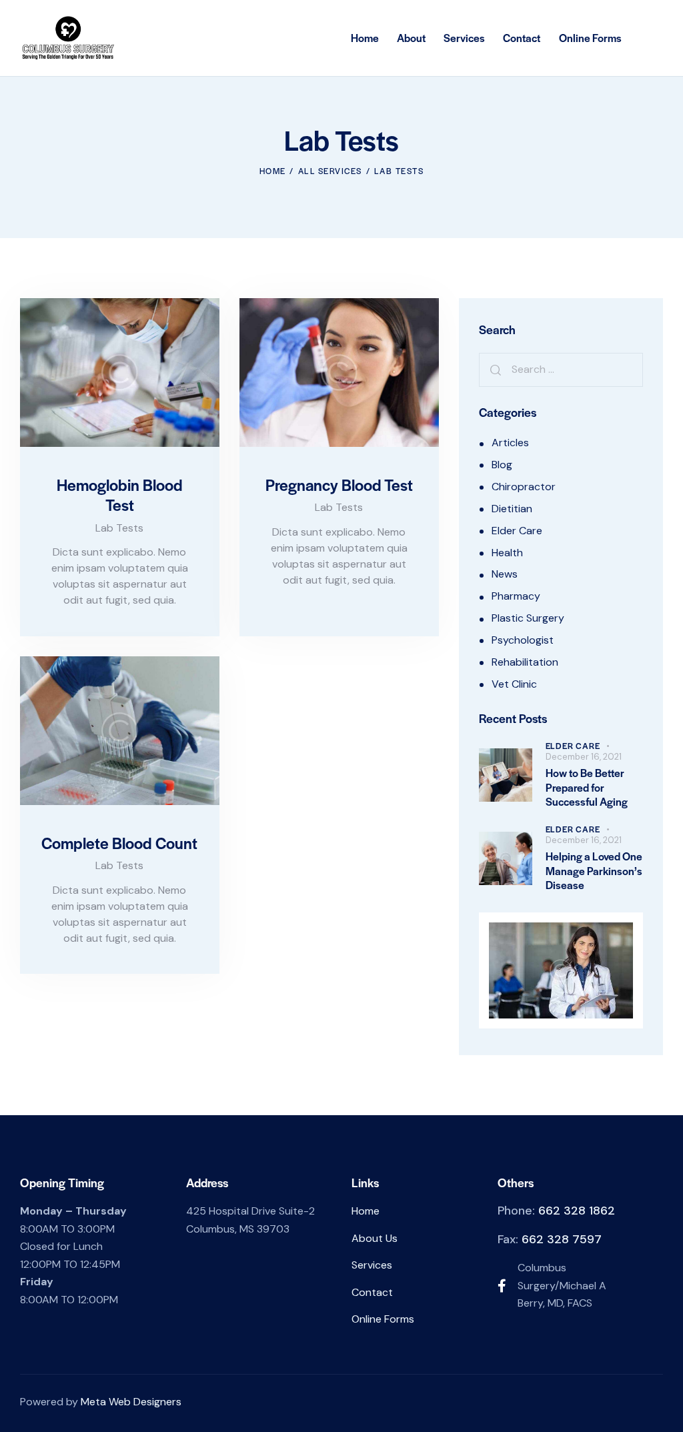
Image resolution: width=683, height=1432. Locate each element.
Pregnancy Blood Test (339, 485)
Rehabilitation (525, 662)
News (505, 574)
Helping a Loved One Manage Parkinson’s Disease (594, 870)
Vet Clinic (514, 684)
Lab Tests (119, 528)
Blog (502, 465)
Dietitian (512, 509)
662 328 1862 (576, 1211)
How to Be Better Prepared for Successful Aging (587, 787)
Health (507, 553)
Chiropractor (524, 487)
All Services (330, 171)
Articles (510, 443)
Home (272, 171)
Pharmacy (516, 596)
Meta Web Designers (131, 1402)
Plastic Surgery (528, 618)
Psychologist (523, 640)
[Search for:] (561, 369)
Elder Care (517, 531)
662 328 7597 (562, 1239)
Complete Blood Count (119, 843)
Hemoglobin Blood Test (120, 495)
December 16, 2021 (584, 756)
